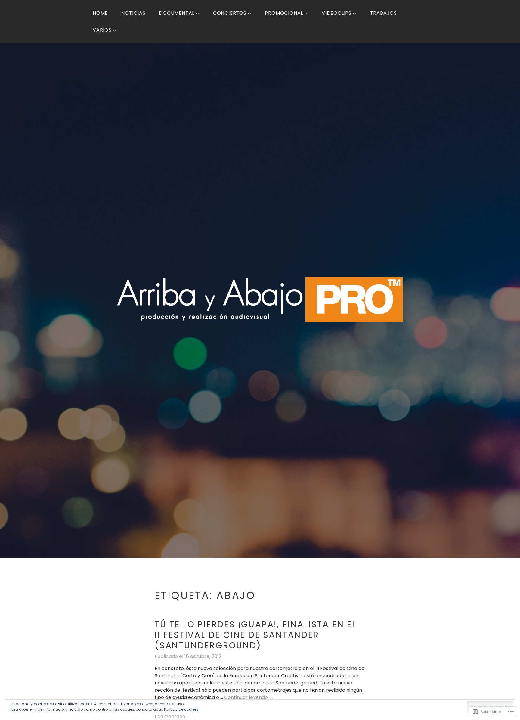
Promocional (284, 13)
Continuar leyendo (249, 697)
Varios (102, 29)
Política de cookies (181, 709)
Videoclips (336, 13)
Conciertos (229, 13)
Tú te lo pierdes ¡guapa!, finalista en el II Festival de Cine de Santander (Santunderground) (256, 635)
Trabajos (383, 13)
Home (100, 13)
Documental (176, 13)
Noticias (133, 13)
